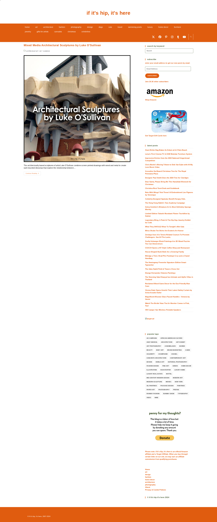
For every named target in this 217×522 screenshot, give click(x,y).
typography (183, 393)
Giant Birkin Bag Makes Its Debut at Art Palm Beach (166, 150)
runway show (168, 393)
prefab (176, 389)
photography (164, 389)
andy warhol (152, 342)
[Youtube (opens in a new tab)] (185, 37)
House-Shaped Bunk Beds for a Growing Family (164, 252)
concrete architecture (156, 358)
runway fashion (153, 393)
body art (160, 350)
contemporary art (178, 358)
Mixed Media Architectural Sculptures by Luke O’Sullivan (62, 45)
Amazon (184, 452)
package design (166, 386)
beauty (149, 350)
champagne (163, 354)
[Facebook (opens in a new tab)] (161, 37)
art (41, 51)
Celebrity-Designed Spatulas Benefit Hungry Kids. (165, 199)
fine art (165, 366)
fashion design (153, 366)
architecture (166, 342)
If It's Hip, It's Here (108, 13)
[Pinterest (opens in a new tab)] (167, 37)
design (149, 362)
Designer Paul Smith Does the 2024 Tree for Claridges (167, 178)
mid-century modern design (158, 378)
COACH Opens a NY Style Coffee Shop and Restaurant (167, 248)
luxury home (179, 370)
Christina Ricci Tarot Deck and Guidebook (162, 188)
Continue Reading (33, 174)
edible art (160, 362)
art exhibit (180, 342)
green (175, 366)
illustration (152, 370)
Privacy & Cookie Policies (155, 490)
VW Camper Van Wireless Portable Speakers (163, 310)
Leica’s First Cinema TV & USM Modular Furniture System (168, 154)
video (149, 397)
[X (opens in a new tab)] (154, 37)
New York (179, 382)
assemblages (170, 346)
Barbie (182, 346)
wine (156, 397)
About (147, 487)
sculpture (46, 51)
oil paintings (152, 386)
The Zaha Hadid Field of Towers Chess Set (162, 269)
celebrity (151, 354)
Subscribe (152, 76)
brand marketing (174, 350)
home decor (186, 366)
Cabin (187, 350)
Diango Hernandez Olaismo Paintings (160, 273)
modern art (178, 378)
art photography (154, 346)
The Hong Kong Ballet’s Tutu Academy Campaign (165, 203)
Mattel (169, 374)
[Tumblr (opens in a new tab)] (178, 37)
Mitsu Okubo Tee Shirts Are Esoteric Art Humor (164, 231)
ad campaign (152, 338)
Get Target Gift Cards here (155, 136)
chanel (174, 354)
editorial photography (177, 362)
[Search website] (190, 37)
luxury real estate (155, 374)
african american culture (171, 338)
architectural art (32, 51)
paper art (151, 389)
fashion (148, 477)
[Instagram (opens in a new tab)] (173, 37)
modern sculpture (154, 382)
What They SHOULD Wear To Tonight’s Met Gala (164, 227)
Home (147, 469)
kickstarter (165, 370)
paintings (181, 386)
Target (159, 454)
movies (168, 382)
